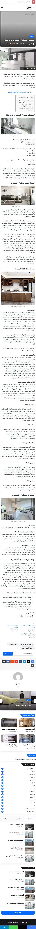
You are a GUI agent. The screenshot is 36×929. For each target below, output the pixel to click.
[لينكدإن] (24, 661)
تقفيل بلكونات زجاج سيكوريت (15, 840)
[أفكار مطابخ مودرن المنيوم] (29, 827)
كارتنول (32, 797)
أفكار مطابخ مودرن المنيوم (23, 705)
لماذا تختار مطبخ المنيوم (25, 102)
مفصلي (32, 774)
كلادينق (32, 794)
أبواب (32, 771)
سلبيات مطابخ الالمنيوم (25, 106)
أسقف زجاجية (30, 808)
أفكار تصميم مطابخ (30, 729)
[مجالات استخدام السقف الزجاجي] (29, 858)
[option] (18, 700)
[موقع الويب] (18, 687)
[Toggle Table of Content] (31, 97)
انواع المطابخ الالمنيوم (11, 744)
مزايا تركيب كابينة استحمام (16, 832)
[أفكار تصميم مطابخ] (27, 723)
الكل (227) (18, 912)
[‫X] (28, 661)
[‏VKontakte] (8, 661)
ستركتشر (31, 800)
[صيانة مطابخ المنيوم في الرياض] (27, 738)
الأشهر (18, 818)
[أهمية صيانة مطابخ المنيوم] (29, 850)
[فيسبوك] (32, 661)
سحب (32, 777)
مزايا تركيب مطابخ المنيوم (28, 633)
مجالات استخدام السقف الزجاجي (14, 856)
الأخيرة (30, 818)
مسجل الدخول (25, 759)
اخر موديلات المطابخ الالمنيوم (9, 729)
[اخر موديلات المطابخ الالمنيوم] (9, 723)
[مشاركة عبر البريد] (4, 661)
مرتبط (29, 110)
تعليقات (6, 818)
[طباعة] (32, 665)
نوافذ (32, 783)
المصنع (30, 44)
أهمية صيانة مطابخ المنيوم (25, 1)
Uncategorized (30, 811)
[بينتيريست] (16, 661)
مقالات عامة (30, 768)
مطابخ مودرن (27, 700)
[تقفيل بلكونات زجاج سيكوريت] (29, 842)
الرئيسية (31, 14)
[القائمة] (2, 8)
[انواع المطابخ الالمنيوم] (9, 738)
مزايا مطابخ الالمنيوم (26, 104)
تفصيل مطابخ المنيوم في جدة (23, 100)
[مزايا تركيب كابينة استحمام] (29, 834)
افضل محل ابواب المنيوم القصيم (17, 92)
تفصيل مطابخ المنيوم (26, 644)
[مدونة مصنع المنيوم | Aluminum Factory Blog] (29, 7)
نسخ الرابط (8, 653)
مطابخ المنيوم (13, 644)
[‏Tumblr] (20, 661)
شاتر (32, 785)
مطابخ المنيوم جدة (27, 648)
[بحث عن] (34, 8)
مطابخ (26, 14)
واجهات (32, 791)
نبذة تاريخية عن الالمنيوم (25, 108)
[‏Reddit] (12, 661)
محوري (32, 780)
